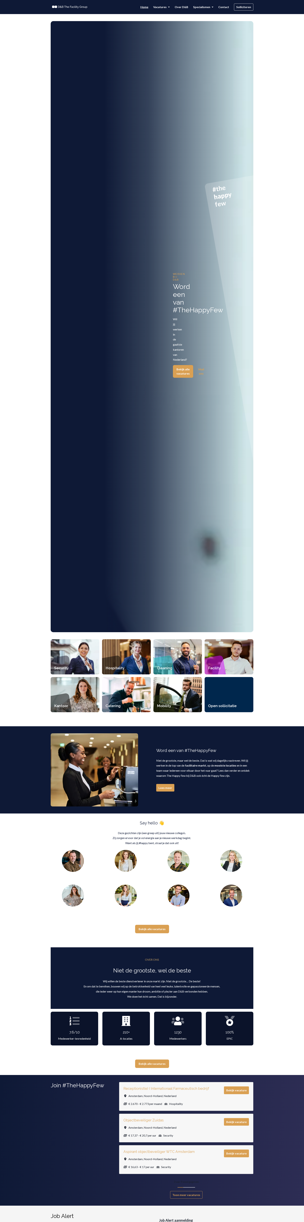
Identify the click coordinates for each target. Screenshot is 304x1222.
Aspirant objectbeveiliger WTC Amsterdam (159, 1152)
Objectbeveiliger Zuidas (144, 1120)
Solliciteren (243, 7)
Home (144, 7)
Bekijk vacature (236, 1090)
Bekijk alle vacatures (183, 371)
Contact (223, 7)
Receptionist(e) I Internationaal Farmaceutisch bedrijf (166, 1088)
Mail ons (201, 371)
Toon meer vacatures (186, 1195)
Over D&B (181, 7)
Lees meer (165, 787)
